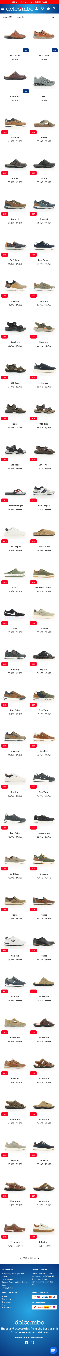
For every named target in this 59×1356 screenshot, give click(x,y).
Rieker (44, 137)
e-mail (45, 1279)
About (4, 1296)
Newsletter (6, 1307)
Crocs (15, 587)
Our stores (6, 1299)
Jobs (4, 1305)
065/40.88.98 (51, 1276)
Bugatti (15, 219)
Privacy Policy (7, 1288)
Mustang (15, 301)
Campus (15, 955)
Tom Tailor (15, 710)
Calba (15, 178)
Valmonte (15, 96)
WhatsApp (47, 1273)
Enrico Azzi (44, 464)
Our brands (6, 1302)
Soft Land (15, 55)
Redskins (44, 751)
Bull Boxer (15, 873)
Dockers (44, 873)
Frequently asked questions (13, 1273)
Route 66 (15, 137)
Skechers (15, 342)
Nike (44, 96)
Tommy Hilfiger (15, 505)
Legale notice (7, 1279)
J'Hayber (44, 382)
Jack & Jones (44, 546)
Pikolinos (15, 1242)
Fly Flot (44, 669)
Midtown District (43, 587)
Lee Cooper (43, 260)
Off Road (15, 382)
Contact (5, 1276)
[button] (53, 1350)
